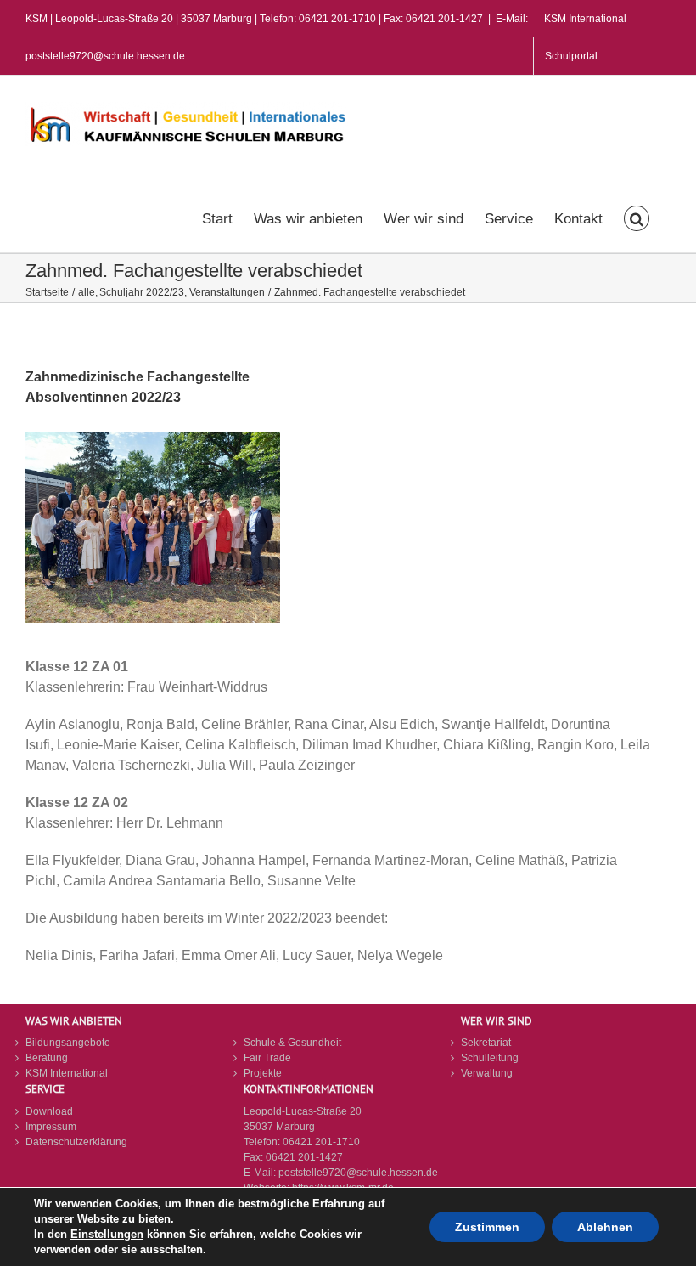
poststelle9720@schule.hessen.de (358, 1172)
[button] (636, 216)
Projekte (263, 1073)
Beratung (46, 1058)
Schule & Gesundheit (292, 1042)
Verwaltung (487, 1073)
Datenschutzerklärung (76, 1142)
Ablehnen (605, 1227)
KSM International (66, 1073)
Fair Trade (267, 1058)
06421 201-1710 (321, 1142)
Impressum (50, 1127)
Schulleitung (490, 1058)
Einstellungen (106, 1234)
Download (49, 1111)
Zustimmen (487, 1227)
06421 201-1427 (304, 1157)
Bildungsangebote (67, 1042)
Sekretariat (486, 1042)
